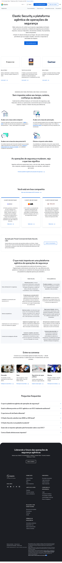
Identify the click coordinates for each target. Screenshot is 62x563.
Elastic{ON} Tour (30, 525)
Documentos (58, 8)
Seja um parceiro (45, 483)
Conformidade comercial (47, 497)
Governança (29, 511)
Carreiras (28, 490)
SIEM (25, 122)
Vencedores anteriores (31, 523)
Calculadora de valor (49, 8)
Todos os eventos (30, 528)
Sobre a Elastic (29, 478)
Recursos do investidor (31, 509)
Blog (27, 482)
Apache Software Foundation (49, 551)
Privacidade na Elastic (47, 495)
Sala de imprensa (30, 483)
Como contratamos (30, 493)
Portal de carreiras (30, 492)
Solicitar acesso (45, 482)
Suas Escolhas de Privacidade (39, 555)
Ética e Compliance (46, 499)
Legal (43, 492)
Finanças (28, 513)
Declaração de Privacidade (11, 545)
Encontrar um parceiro (47, 478)
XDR (2, 124)
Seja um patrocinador (30, 526)
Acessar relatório (30, 1)
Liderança (28, 480)
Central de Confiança (46, 493)
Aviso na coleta (31, 555)
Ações (27, 514)
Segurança (4, 8)
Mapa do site (19, 545)
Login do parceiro (46, 480)
